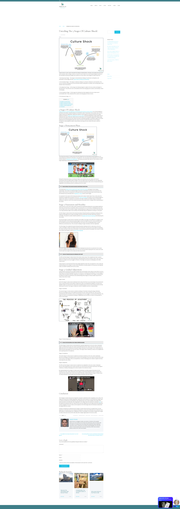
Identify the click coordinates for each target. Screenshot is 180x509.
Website (60, 460)
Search (117, 32)
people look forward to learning (88, 215)
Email (60, 457)
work (100, 402)
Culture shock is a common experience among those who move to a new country (75, 111)
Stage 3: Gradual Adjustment (65, 105)
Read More (62, 496)
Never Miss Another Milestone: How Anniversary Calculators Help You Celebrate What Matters (113, 48)
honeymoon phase (82, 415)
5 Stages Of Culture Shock (65, 101)
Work (119, 5)
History (109, 5)
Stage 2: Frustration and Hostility (66, 104)
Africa (96, 5)
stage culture (87, 415)
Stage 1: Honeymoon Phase (65, 102)
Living (114, 5)
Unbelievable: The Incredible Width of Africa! (81, 491)
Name (60, 455)
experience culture (78, 193)
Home (91, 5)
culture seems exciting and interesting (81, 79)
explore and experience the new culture (76, 115)
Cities (105, 5)
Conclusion (62, 106)
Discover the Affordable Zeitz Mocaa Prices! (65, 491)
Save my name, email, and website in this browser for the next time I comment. (76, 462)
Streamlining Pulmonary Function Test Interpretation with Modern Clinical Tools (112, 43)
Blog (100, 5)
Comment (61, 444)
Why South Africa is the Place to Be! (96, 492)
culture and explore (83, 197)
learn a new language (78, 230)
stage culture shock (94, 415)
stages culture (100, 415)
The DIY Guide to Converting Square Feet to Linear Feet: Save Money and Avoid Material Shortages (113, 56)
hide (68, 99)
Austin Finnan (63, 34)
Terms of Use (109, 78)
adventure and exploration (71, 159)
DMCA (108, 74)
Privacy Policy (109, 76)
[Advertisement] (90, 16)
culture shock (75, 415)
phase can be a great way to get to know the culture (77, 189)
